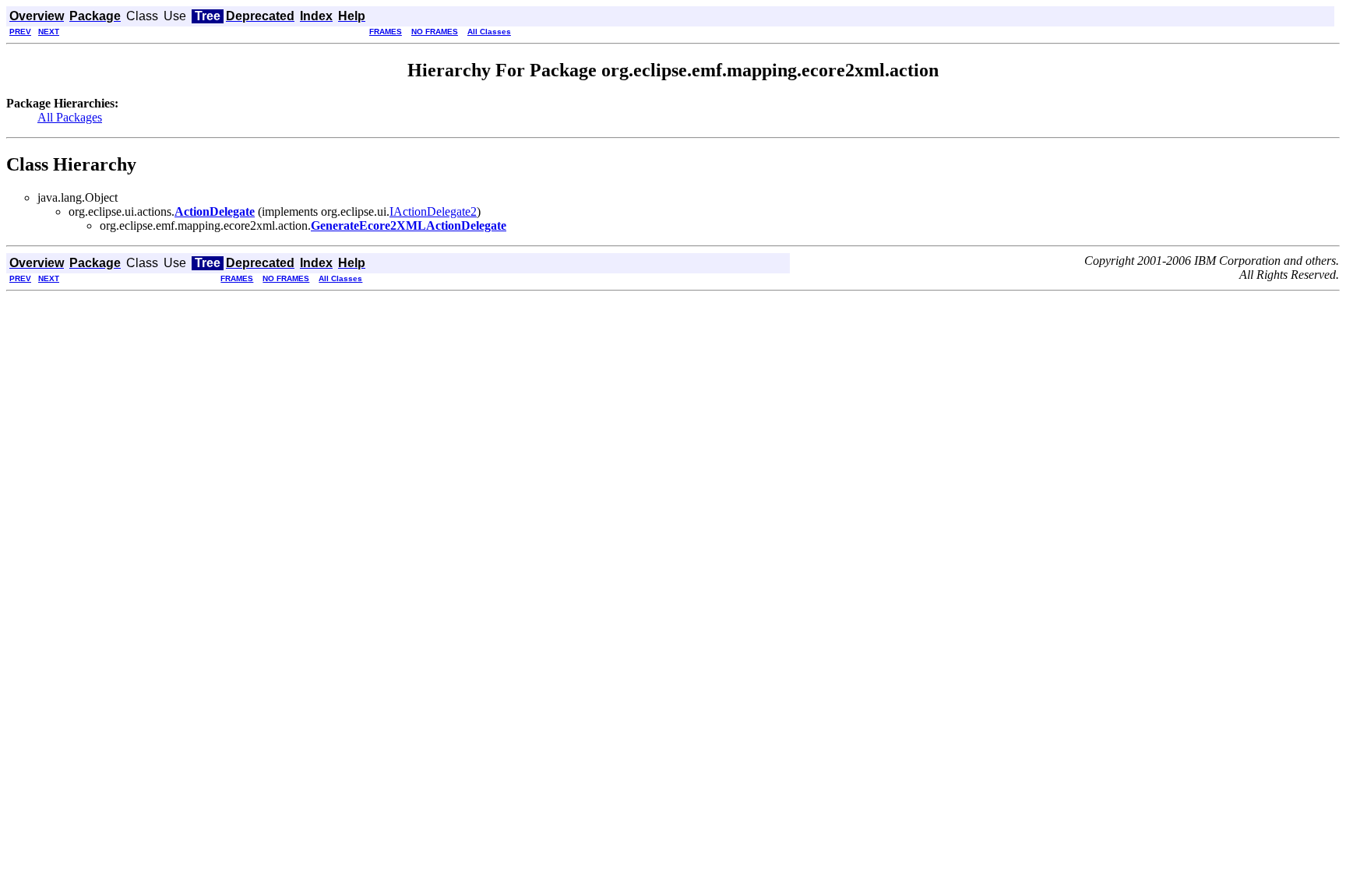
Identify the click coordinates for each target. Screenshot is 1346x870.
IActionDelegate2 (433, 211)
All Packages (69, 117)
